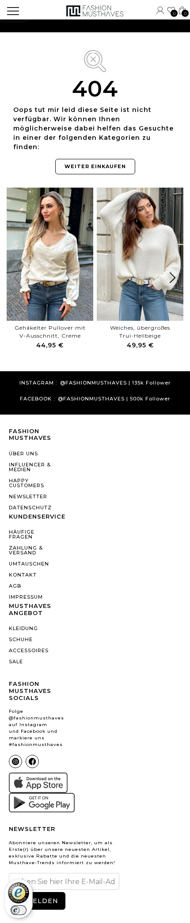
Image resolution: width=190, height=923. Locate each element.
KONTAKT (23, 575)
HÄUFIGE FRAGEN (21, 534)
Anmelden (36, 901)
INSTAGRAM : (38, 383)
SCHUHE (21, 639)
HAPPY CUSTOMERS (26, 482)
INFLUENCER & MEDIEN (30, 467)
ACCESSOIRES (29, 650)
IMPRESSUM (26, 597)
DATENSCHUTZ (30, 507)
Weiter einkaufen (95, 166)
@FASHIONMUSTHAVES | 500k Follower (114, 398)
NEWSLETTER (28, 496)
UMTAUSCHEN (29, 564)
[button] (173, 279)
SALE (16, 661)
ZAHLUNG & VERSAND (26, 550)
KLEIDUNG (23, 628)
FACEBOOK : (37, 398)
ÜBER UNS (23, 453)
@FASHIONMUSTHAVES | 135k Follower (115, 383)
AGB (15, 586)
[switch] (19, 910)
